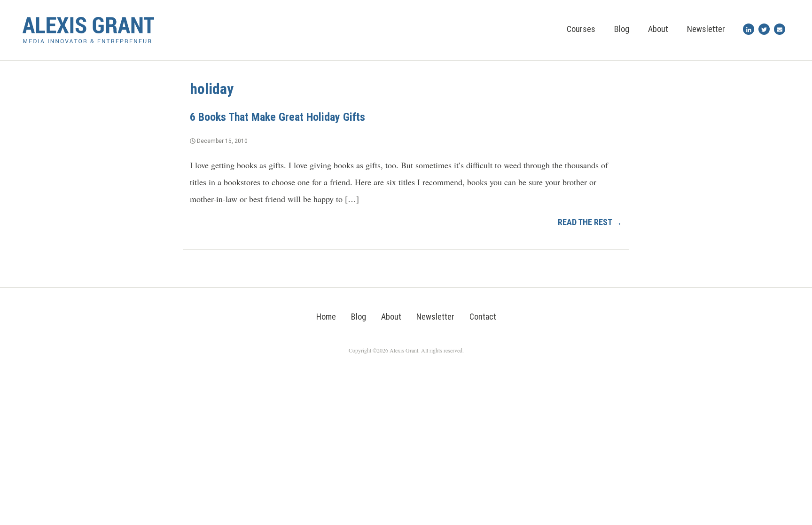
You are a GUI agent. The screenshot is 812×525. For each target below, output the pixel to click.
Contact (482, 316)
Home (326, 316)
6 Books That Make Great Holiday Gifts (277, 117)
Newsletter (706, 29)
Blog (621, 29)
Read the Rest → (590, 222)
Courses (581, 29)
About (658, 29)
